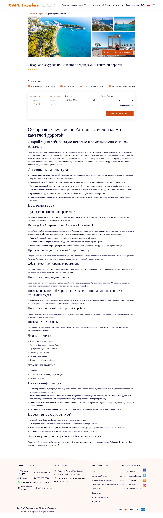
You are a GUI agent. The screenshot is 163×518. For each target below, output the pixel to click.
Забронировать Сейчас (120, 113)
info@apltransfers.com (42, 488)
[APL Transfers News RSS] (144, 480)
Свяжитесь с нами (100, 476)
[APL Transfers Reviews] (32, 69)
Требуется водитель (100, 497)
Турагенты (96, 493)
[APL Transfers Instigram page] (144, 485)
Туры (40, 13)
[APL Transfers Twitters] (144, 475)
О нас (94, 471)
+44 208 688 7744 (41, 478)
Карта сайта (97, 501)
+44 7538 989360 (41, 482)
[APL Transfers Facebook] (144, 470)
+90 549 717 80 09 (41, 472)
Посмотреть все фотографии (117, 52)
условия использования (102, 480)
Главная (31, 13)
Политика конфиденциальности (105, 484)
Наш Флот (96, 488)
